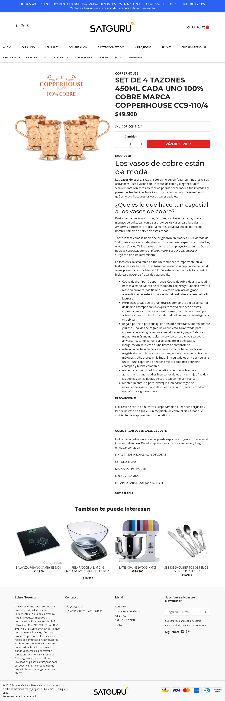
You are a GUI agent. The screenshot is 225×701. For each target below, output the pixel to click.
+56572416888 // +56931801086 (83, 611)
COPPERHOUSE (83, 57)
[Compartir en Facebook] (132, 493)
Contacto (120, 606)
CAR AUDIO (28, 47)
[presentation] (18, 552)
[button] (188, 27)
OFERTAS (31, 57)
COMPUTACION (78, 47)
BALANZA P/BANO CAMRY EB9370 (38, 567)
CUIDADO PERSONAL (194, 47)
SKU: (118, 126)
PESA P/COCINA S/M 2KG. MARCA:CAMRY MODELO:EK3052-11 (88, 571)
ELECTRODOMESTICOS (110, 47)
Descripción (123, 156)
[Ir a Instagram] (22, 26)
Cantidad (131, 136)
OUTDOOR (9, 57)
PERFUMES (135, 57)
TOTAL (119, 57)
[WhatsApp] (28, 26)
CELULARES (52, 47)
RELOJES (166, 47)
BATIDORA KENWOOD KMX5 (137, 567)
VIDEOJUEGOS (143, 47)
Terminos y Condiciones (129, 611)
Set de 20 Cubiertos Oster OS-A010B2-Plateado (186, 569)
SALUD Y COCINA (53, 57)
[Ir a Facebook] (16, 26)
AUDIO (7, 47)
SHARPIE (103, 57)
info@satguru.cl (74, 606)
